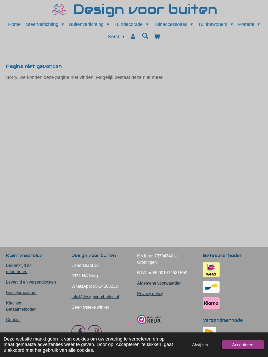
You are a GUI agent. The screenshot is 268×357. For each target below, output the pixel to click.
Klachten (14, 303)
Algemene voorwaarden (159, 283)
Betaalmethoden (21, 309)
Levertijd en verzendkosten (31, 282)
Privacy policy (150, 293)
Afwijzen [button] (200, 344)
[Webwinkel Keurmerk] (149, 326)
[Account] (133, 37)
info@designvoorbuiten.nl (95, 297)
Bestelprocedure (21, 292)
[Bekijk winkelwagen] (157, 37)
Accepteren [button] (242, 344)
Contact (13, 320)
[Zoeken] (145, 36)
